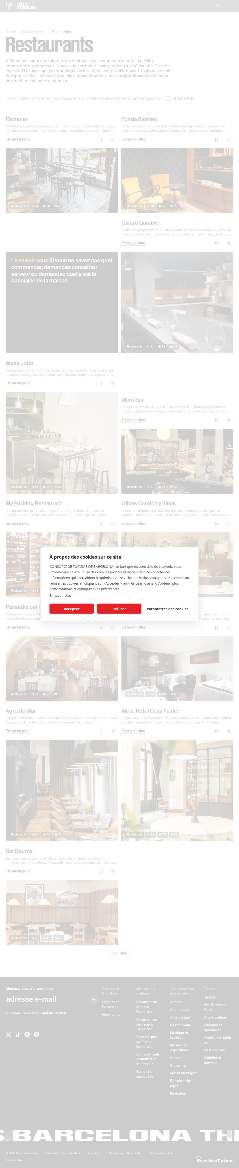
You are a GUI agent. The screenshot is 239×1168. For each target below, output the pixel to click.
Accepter (72, 608)
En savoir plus (60, 595)
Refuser (119, 608)
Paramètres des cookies (167, 608)
